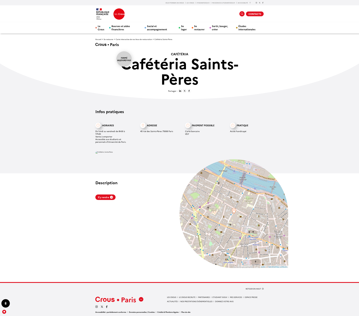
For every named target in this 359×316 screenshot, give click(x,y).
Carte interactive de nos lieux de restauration (134, 39)
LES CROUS (190, 3)
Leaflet (263, 267)
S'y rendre (103, 197)
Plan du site (185, 312)
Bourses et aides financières (120, 27)
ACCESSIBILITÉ (243, 3)
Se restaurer (199, 27)
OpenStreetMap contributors (277, 267)
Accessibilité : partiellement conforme (110, 312)
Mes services (236, 297)
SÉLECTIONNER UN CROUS (174, 3)
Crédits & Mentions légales (168, 312)
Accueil (98, 39)
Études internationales (247, 27)
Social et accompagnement (157, 27)
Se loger (184, 27)
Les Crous (171, 297)
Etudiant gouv (219, 297)
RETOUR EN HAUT (253, 289)
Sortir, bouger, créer (220, 27)
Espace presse (251, 297)
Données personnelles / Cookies (142, 312)
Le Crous (101, 27)
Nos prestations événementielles (196, 301)
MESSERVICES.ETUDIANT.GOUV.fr (223, 3)
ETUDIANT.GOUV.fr (203, 3)
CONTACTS (254, 13)
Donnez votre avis (224, 301)
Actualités (172, 301)
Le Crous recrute (187, 297)
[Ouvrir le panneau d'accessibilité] (5, 303)
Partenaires (204, 297)
